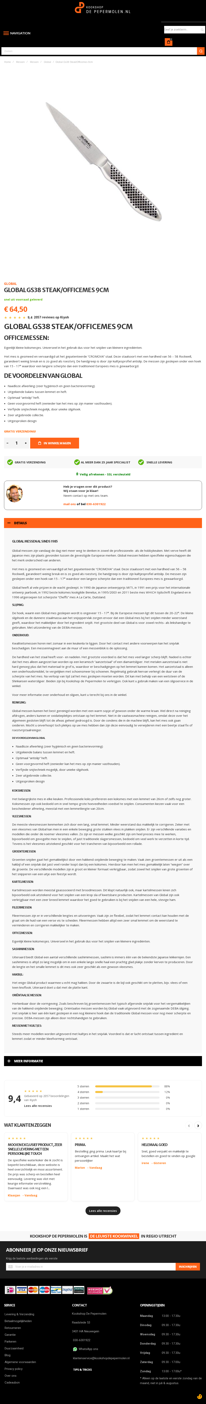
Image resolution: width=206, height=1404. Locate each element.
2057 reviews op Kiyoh (51, 317)
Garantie (10, 1335)
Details (20, 523)
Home (7, 62)
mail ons (70, 504)
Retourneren (13, 1328)
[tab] (103, 523)
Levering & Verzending (19, 1314)
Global (47, 62)
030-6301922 (96, 504)
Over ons (10, 1375)
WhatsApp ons (87, 1349)
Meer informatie (28, 1061)
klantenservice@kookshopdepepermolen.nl (101, 1358)
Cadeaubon (12, 1382)
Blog (7, 1355)
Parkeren (10, 1341)
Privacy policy (14, 1369)
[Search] (201, 51)
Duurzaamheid (14, 1348)
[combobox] (184, 30)
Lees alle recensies (38, 1106)
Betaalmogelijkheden (18, 1321)
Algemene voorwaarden (20, 1362)
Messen (20, 62)
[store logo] (103, 9)
